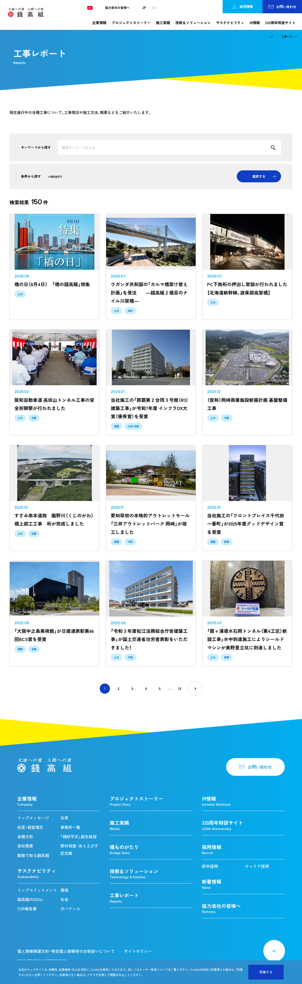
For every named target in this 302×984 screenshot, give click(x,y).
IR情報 (255, 22)
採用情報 (246, 6)
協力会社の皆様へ (117, 7)
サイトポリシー (138, 951)
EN (154, 8)
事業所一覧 (70, 827)
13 (179, 688)
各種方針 (25, 837)
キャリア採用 (257, 866)
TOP (270, 37)
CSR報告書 (27, 909)
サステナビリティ (230, 22)
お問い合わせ (286, 6)
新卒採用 (210, 866)
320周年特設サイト (280, 22)
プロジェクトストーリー (131, 22)
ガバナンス (70, 909)
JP (144, 8)
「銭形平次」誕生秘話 (78, 837)
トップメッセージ (33, 818)
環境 (64, 890)
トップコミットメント (37, 890)
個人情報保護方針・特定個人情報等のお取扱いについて (66, 951)
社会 (64, 899)
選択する (259, 176)
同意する (266, 972)
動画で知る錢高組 (33, 855)
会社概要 (25, 846)
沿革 (64, 818)
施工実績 (163, 22)
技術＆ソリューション (193, 22)
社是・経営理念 (30, 827)
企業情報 (99, 22)
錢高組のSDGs (30, 899)
